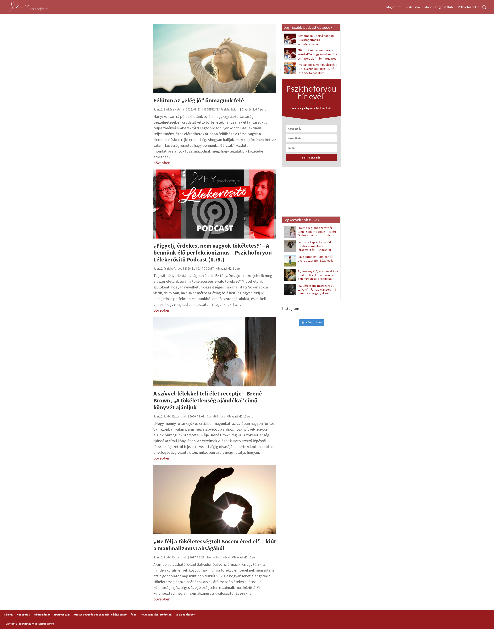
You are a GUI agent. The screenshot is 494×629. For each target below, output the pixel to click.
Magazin (392, 7)
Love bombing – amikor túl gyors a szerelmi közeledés (315, 258)
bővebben (161, 162)
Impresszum (62, 614)
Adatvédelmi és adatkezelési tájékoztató (100, 614)
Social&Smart (216, 416)
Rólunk (8, 614)
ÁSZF (134, 614)
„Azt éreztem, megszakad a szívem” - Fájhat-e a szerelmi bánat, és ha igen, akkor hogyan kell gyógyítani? (317, 291)
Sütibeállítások (185, 614)
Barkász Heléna (173, 109)
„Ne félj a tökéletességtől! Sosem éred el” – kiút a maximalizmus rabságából (214, 545)
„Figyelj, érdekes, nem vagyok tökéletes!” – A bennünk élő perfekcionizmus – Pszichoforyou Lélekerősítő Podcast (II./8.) (212, 252)
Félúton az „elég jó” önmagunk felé (198, 100)
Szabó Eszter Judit (175, 416)
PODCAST (208, 268)
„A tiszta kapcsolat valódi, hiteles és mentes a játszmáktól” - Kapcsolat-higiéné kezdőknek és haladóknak (308, 249)
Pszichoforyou (172, 268)
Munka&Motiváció (218, 557)
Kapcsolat (23, 614)
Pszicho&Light (229, 109)
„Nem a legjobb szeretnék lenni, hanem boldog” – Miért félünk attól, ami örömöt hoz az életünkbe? (317, 233)
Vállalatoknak (467, 7)
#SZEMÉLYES (211, 109)
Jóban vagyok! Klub (439, 7)
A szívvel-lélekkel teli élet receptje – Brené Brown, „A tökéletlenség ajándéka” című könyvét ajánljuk (207, 400)
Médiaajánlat (42, 614)
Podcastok (413, 7)
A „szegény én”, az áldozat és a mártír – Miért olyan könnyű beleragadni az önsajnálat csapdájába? (318, 276)
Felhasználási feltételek (156, 614)
